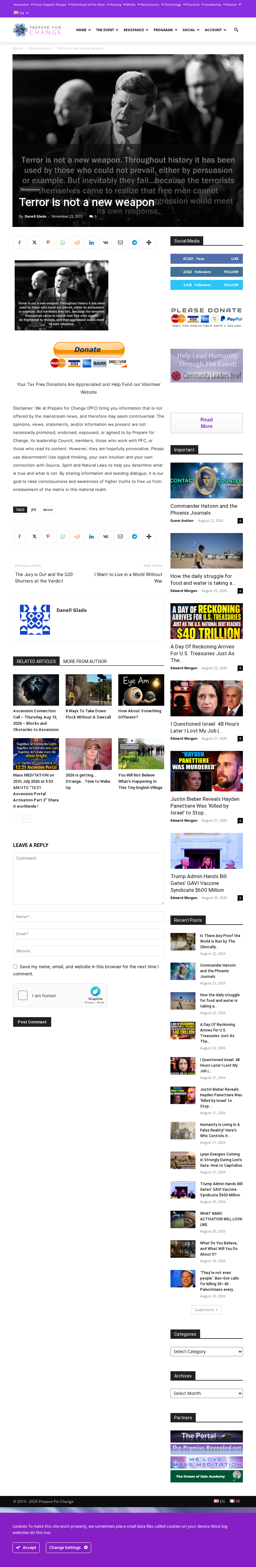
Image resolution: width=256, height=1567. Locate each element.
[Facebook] (19, 242)
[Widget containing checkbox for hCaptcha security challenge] (60, 995)
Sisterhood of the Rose (88, 4)
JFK (33, 509)
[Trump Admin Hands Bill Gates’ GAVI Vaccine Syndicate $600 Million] (206, 851)
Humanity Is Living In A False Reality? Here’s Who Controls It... (220, 1130)
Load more (204, 1309)
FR (237, 1501)
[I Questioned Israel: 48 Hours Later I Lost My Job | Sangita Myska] (206, 698)
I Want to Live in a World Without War (128, 578)
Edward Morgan (183, 590)
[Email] (120, 242)
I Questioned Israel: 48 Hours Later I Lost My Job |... (220, 1065)
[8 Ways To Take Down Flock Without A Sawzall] (88, 690)
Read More (206, 423)
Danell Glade (36, 216)
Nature (231, 4)
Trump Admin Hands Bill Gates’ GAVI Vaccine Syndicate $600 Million (198, 883)
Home (81, 29)
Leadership (212, 4)
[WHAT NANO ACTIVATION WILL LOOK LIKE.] (182, 1219)
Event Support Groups (50, 4)
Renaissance (149, 4)
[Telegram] (134, 242)
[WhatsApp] (62, 242)
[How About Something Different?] (141, 690)
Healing (115, 4)
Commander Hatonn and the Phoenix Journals (218, 971)
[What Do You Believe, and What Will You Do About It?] (182, 1249)
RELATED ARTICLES (36, 661)
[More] (148, 242)
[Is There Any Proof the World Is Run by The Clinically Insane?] (182, 941)
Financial (192, 4)
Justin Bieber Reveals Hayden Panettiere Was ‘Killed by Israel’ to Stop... (204, 806)
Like (235, 258)
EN (21, 13)
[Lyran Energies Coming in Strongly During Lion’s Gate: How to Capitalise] (182, 1160)
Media (130, 4)
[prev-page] (17, 819)
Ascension (21, 4)
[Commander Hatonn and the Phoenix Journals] (206, 480)
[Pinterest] (48, 242)
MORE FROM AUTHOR (85, 661)
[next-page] (27, 819)
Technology (172, 4)
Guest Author (182, 520)
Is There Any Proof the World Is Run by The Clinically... (220, 941)
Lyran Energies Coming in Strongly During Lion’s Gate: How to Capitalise (221, 1160)
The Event (105, 29)
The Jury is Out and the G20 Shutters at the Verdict (44, 578)
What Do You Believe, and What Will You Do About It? (219, 1249)
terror (48, 509)
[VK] (105, 242)
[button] (236, 30)
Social (189, 29)
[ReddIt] (77, 242)
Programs (163, 29)
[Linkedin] (91, 242)
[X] (33, 242)
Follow (231, 271)
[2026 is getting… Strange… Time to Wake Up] (88, 754)
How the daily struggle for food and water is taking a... (220, 1000)
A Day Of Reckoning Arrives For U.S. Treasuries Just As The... (202, 653)
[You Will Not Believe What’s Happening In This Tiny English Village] (141, 754)
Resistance (134, 29)
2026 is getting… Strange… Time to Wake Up (88, 781)
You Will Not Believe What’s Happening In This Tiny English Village (140, 781)
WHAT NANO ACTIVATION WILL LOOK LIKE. (221, 1219)
